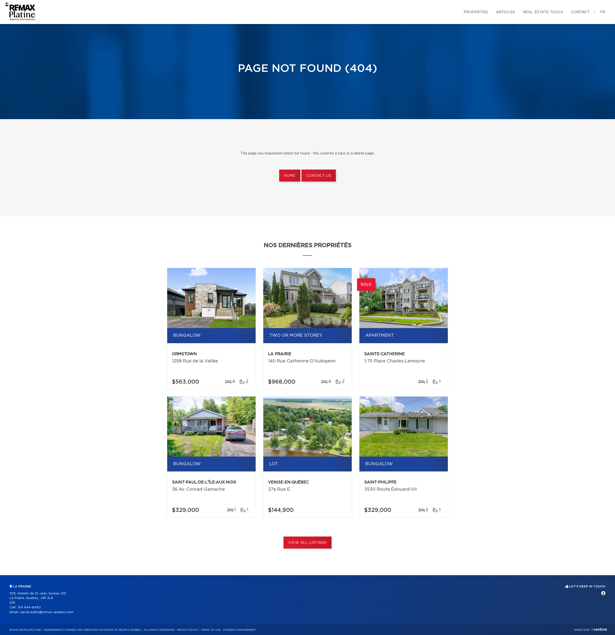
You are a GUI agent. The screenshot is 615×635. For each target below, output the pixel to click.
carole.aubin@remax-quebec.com (47, 612)
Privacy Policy (187, 630)
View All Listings (307, 542)
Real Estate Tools (543, 12)
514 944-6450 (29, 607)
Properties (476, 12)
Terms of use (211, 630)
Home (289, 175)
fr (602, 12)
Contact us (318, 175)
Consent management (239, 630)
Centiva (599, 629)
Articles (505, 12)
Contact (580, 12)
